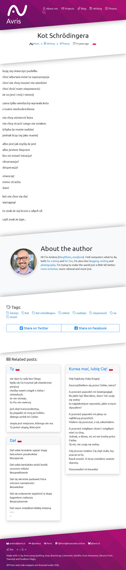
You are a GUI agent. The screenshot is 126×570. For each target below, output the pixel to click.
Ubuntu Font (105, 555)
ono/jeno (78, 256)
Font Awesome (90, 555)
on (114, 312)
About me (52, 8)
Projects (69, 8)
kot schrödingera (45, 312)
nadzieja (81, 312)
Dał (13, 440)
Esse (47, 555)
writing (104, 260)
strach (13, 316)
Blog (83, 8)
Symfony (39, 555)
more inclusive (49, 268)
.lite (11, 549)
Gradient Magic (28, 559)
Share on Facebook (92, 328)
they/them (65, 256)
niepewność (99, 312)
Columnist (67, 555)
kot (26, 312)
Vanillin (78, 555)
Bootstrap (56, 555)
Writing (97, 8)
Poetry (66, 43)
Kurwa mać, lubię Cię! (88, 368)
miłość (65, 312)
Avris (37, 43)
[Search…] (44, 12)
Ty (12, 368)
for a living (53, 260)
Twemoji (10, 559)
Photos (112, 8)
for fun (69, 260)
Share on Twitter (35, 328)
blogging (94, 260)
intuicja (13, 312)
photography (48, 264)
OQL (56, 565)
